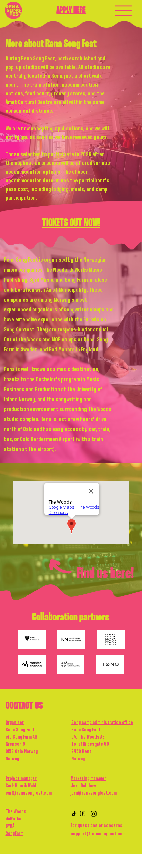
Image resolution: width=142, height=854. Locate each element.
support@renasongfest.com (98, 834)
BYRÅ (10, 826)
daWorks (13, 819)
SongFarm (14, 833)
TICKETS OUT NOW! (71, 223)
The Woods (16, 811)
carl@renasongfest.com (29, 793)
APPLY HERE (71, 10)
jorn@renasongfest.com (94, 793)
